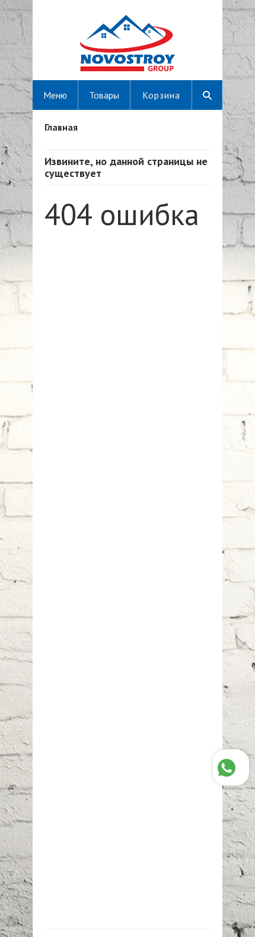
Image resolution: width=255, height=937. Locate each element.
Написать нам (231, 767)
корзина (161, 95)
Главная (61, 127)
